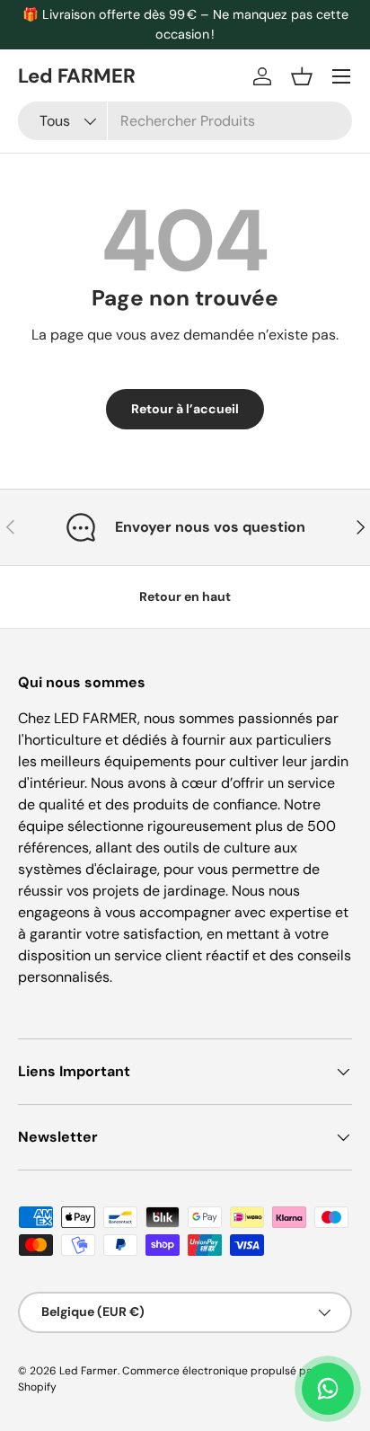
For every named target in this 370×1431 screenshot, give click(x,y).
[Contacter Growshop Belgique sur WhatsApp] (328, 1389)
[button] (302, 76)
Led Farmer (88, 1371)
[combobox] (185, 121)
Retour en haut (185, 596)
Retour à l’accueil (185, 409)
